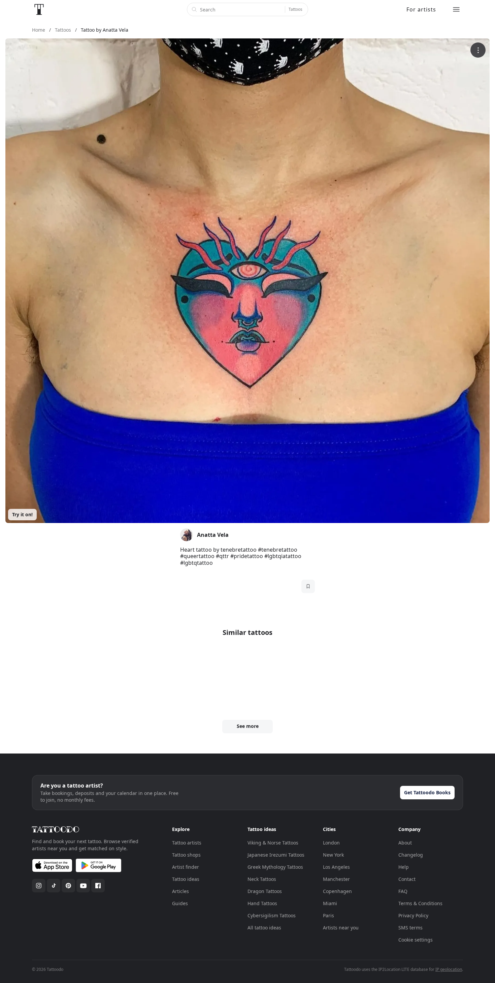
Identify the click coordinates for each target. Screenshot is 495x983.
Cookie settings (415, 939)
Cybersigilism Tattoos (272, 915)
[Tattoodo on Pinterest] (68, 885)
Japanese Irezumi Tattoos (276, 855)
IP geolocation (448, 969)
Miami (330, 903)
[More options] (478, 50)
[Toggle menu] (456, 9)
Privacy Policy (413, 915)
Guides (180, 903)
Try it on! (22, 514)
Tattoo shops (186, 855)
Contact (407, 879)
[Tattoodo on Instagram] (38, 885)
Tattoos (295, 9)
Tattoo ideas (185, 879)
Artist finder (185, 867)
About (405, 842)
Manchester (336, 879)
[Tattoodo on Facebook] (98, 885)
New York (333, 855)
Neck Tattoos (262, 879)
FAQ (402, 891)
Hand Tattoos (262, 903)
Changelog (410, 855)
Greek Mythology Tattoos (275, 867)
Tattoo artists (186, 842)
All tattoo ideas (264, 927)
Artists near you (341, 927)
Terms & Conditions (420, 903)
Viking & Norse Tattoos (273, 842)
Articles (180, 891)
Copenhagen (337, 891)
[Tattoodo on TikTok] (53, 885)
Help (403, 867)
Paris (328, 915)
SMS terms (410, 927)
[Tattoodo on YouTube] (83, 885)
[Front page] (39, 9)
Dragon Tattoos (265, 891)
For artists (421, 9)
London (331, 842)
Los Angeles (336, 867)
